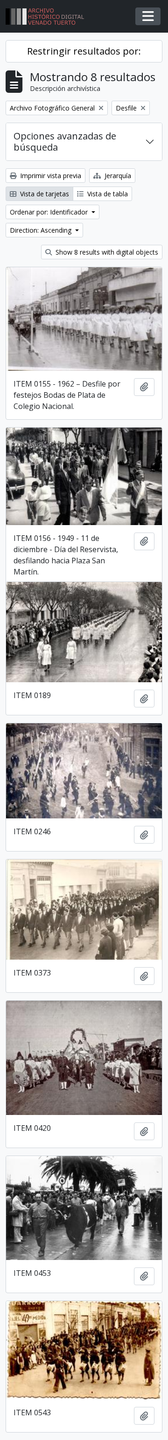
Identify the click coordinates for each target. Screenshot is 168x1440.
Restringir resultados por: (84, 51)
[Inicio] (48, 16)
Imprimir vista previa (49, 175)
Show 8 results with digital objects (106, 252)
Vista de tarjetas (43, 193)
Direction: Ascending (41, 230)
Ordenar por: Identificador (50, 212)
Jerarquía (117, 175)
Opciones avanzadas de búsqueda (65, 141)
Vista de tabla (106, 193)
